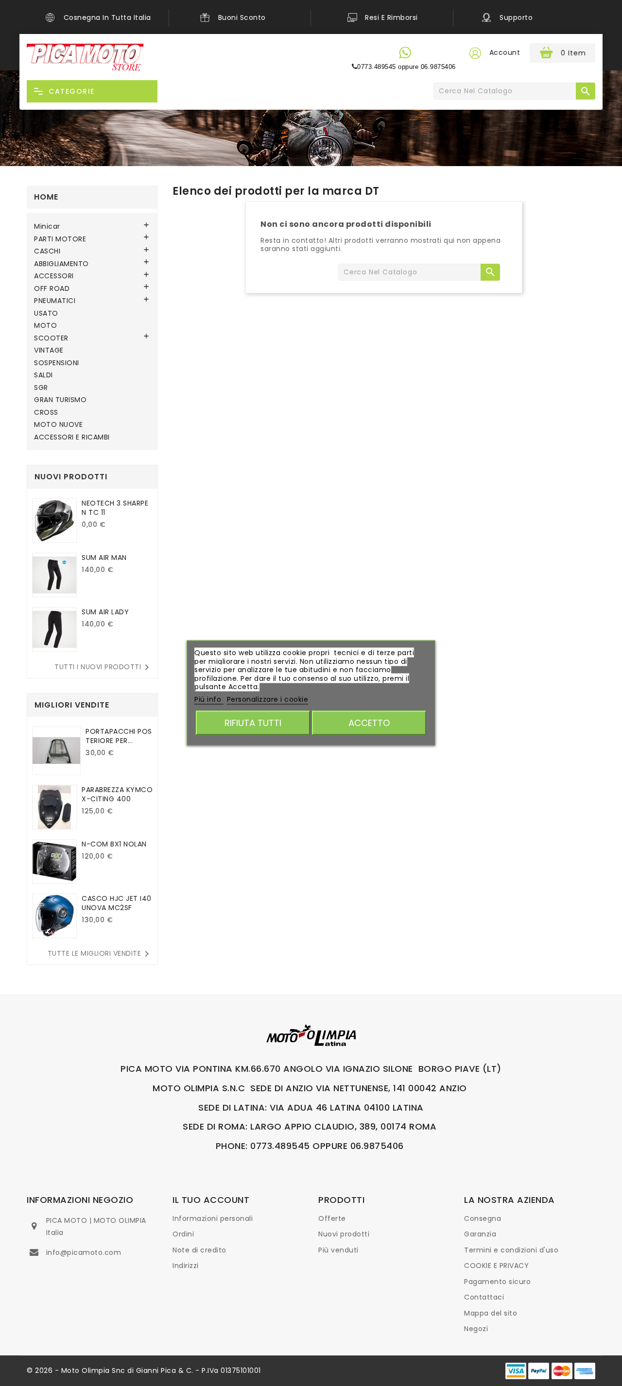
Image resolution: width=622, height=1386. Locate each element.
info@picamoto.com (83, 1252)
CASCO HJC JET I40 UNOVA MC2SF (117, 903)
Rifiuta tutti (253, 723)
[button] (474, 53)
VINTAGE (49, 350)
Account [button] (504, 52)
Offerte (332, 1218)
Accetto (369, 723)
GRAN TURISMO (60, 400)
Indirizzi (186, 1265)
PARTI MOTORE (60, 239)
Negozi (476, 1329)
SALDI (43, 375)
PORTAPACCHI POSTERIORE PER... (119, 736)
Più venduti (338, 1250)
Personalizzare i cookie (268, 699)
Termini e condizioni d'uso (511, 1250)
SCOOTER (51, 338)
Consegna (482, 1218)
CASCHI (47, 251)
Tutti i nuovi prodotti (103, 667)
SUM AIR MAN (104, 557)
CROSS (46, 412)
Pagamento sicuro (497, 1281)
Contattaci (484, 1297)
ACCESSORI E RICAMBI (72, 437)
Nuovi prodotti (343, 1234)
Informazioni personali (213, 1218)
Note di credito (199, 1250)
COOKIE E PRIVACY (496, 1265)
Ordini (183, 1234)
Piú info (209, 699)
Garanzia (480, 1234)
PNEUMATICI (54, 301)
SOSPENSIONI (56, 363)
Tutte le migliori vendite (100, 954)
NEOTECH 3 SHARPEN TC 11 (115, 507)
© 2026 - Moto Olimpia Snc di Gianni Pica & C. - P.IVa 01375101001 (144, 1370)
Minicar (47, 226)
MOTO (45, 325)
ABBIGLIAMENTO (61, 264)
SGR (41, 388)
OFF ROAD (51, 289)
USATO (46, 313)
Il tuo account (211, 1200)
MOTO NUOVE (58, 425)
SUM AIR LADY (105, 612)
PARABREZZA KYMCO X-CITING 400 (117, 794)
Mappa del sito (490, 1313)
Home (46, 197)
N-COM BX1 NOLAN (114, 844)
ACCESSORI (54, 276)
